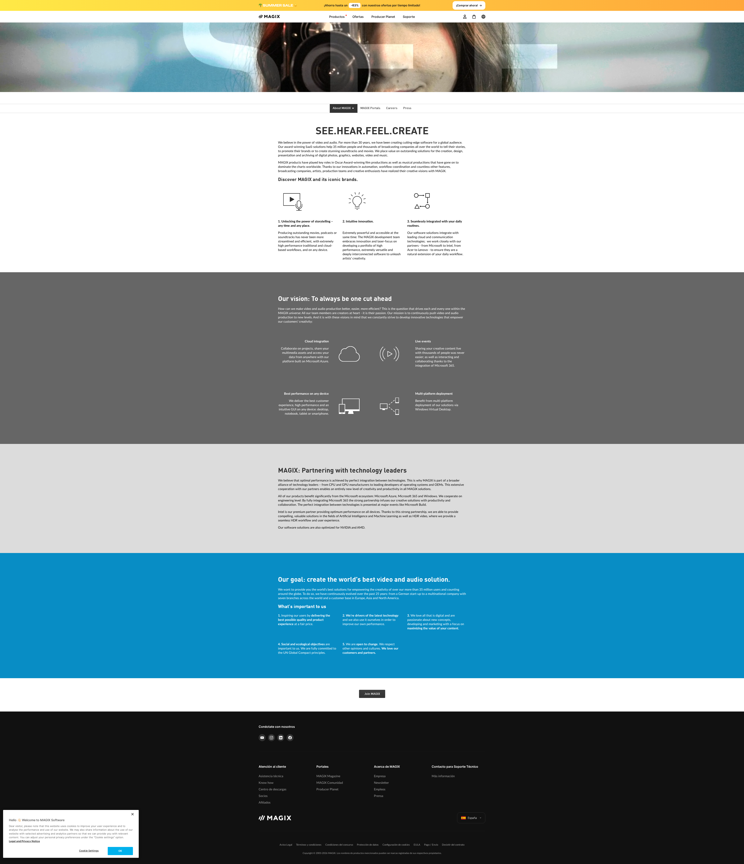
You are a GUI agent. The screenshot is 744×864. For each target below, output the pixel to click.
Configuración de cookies (396, 845)
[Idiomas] (483, 17)
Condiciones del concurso (339, 845)
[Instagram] (271, 737)
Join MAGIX (372, 694)
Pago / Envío (431, 845)
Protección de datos (368, 845)
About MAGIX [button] (342, 108)
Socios (263, 796)
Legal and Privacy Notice (24, 841)
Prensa (378, 796)
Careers (391, 108)
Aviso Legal (286, 845)
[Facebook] (290, 737)
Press (407, 108)
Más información (443, 776)
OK (120, 850)
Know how (266, 782)
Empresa (380, 776)
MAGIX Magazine (328, 776)
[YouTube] (262, 737)
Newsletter (381, 782)
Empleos (379, 789)
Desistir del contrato (453, 845)
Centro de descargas (272, 789)
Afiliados (264, 802)
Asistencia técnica (271, 776)
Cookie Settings (89, 850)
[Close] (132, 814)
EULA (417, 845)
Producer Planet (327, 789)
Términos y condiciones (308, 845)
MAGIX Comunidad (329, 782)
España (472, 817)
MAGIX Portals (370, 108)
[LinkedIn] (280, 737)
